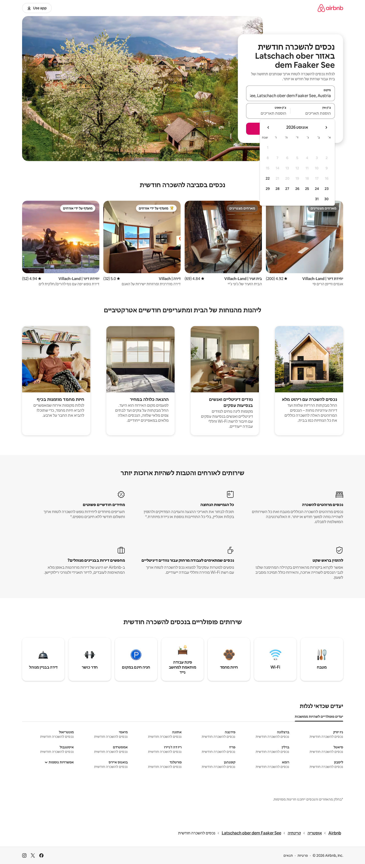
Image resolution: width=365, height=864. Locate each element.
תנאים (288, 855)
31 (317, 199)
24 (317, 188)
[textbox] (313, 113)
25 (307, 188)
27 (287, 188)
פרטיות (303, 855)
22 (268, 178)
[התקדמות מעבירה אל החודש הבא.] (268, 127)
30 (326, 199)
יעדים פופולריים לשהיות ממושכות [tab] (319, 716)
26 (297, 188)
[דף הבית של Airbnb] (330, 8)
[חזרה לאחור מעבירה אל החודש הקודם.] (326, 127)
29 (268, 188)
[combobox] (290, 96)
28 (277, 188)
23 (327, 188)
